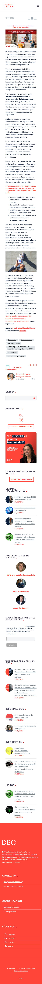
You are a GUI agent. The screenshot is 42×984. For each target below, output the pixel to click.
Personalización (14, 343)
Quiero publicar (10, 911)
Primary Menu (38, 6)
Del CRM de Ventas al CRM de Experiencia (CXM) (25, 498)
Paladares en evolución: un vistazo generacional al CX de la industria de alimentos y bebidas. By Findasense (25, 766)
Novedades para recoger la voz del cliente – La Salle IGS (24, 376)
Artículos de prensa (11, 907)
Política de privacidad (27, 968)
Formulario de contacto (13, 886)
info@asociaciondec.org (13, 882)
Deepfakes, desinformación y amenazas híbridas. (22, 750)
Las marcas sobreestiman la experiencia (25, 509)
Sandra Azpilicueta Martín (23, 328)
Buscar (34, 398)
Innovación (12, 340)
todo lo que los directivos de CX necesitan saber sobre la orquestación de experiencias (18, 318)
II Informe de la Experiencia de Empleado (25, 727)
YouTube (11, 938)
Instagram (11, 934)
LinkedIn (11, 942)
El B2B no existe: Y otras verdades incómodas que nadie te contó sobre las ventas (25, 538)
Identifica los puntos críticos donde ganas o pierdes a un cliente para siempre (25, 522)
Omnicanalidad (26, 340)
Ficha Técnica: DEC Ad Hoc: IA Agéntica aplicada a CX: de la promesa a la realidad (25, 673)
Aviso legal (11, 968)
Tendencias (12, 353)
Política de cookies (21, 971)
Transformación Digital (16, 356)
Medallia (22, 331)
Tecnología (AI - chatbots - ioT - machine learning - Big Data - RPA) (20, 348)
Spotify (10, 946)
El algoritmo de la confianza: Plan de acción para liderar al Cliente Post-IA (25, 811)
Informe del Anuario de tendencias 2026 (24, 716)
